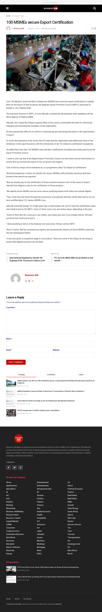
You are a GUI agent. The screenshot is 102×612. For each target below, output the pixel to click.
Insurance (41, 524)
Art (7, 495)
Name (9, 339)
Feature (40, 502)
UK (69, 541)
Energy (9, 554)
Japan (39, 531)
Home (8, 16)
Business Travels (13, 518)
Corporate (10, 528)
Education (10, 544)
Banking (9, 505)
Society (71, 505)
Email (9, 350)
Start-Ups (72, 518)
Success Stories (74, 524)
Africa (8, 482)
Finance (40, 505)
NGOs (39, 554)
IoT (38, 528)
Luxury (39, 537)
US (69, 547)
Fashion (40, 495)
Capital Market (12, 521)
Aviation (9, 502)
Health (39, 515)
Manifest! (58, 604)
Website (56, 350)
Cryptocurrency (12, 531)
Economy (10, 541)
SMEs (70, 502)
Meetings (41, 544)
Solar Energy (73, 508)
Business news (12, 515)
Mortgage (41, 547)
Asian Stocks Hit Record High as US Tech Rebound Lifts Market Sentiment (46, 401)
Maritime (41, 541)
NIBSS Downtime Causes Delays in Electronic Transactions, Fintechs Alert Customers (50, 391)
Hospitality (41, 518)
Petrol (70, 486)
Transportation (74, 537)
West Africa (72, 550)
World (70, 554)
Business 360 (19, 28)
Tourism (71, 534)
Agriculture (11, 489)
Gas (38, 508)
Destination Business (15, 534)
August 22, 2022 (33, 28)
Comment (11, 307)
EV (38, 492)
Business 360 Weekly (14, 512)
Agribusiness (11, 486)
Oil (69, 482)
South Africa (73, 512)
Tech (70, 531)
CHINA (9, 524)
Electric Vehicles (13, 547)
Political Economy (75, 489)
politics (71, 492)
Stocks (70, 521)
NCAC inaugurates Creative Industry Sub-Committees (38, 410)
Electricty (10, 550)
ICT (38, 521)
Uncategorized (74, 544)
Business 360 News (15, 604)
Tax (69, 528)
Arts (8, 499)
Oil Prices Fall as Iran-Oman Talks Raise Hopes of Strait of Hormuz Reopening (47, 567)
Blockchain (10, 508)
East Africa (10, 537)
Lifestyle (40, 534)
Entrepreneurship (18, 16)
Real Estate (72, 495)
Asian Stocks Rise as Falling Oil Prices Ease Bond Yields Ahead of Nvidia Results (48, 577)
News (39, 550)
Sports (70, 515)
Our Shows (27, 599)
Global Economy (43, 512)
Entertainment (43, 482)
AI (7, 492)
